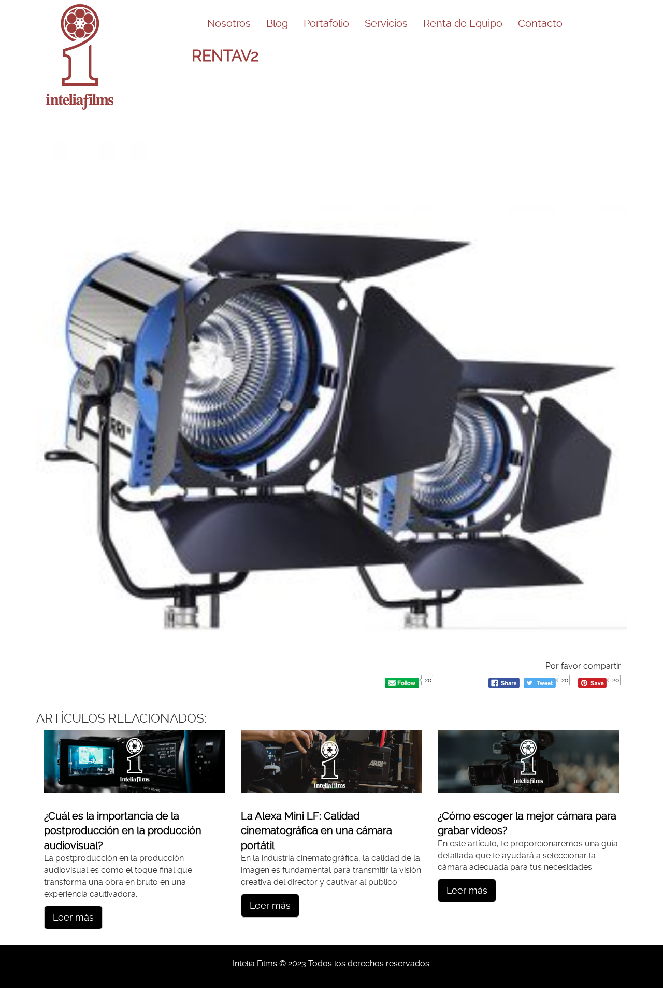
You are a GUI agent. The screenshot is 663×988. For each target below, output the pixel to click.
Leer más (73, 917)
